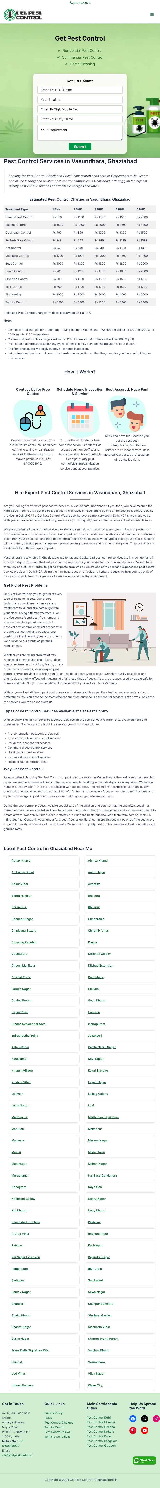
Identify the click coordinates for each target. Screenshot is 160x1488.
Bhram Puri (19, 907)
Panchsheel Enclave (26, 1222)
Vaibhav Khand (98, 1350)
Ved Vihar (18, 1373)
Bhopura (94, 895)
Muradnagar (20, 1175)
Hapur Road (20, 1012)
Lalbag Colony (98, 1094)
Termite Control (54, 1427)
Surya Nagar (20, 1338)
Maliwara (18, 1140)
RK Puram (95, 1269)
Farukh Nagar (21, 989)
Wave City (95, 1385)
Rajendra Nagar (99, 1257)
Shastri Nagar (21, 1327)
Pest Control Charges (58, 1422)
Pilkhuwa (94, 1222)
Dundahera (96, 977)
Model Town (96, 1152)
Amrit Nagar (96, 872)
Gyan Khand (96, 1000)
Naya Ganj (95, 1187)
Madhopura (20, 1117)
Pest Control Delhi (99, 1417)
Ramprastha (20, 1269)
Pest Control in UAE (57, 1432)
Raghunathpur (98, 1233)
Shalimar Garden (100, 1315)
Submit (80, 147)
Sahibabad (95, 1280)
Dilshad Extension (100, 965)
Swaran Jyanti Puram (103, 1338)
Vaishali (17, 1362)
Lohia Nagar (20, 1105)
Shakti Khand (21, 1315)
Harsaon (94, 1012)
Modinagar (19, 1164)
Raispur (17, 1245)
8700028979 (81, 2)
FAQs (48, 1418)
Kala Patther (20, 1047)
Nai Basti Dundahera (102, 1175)
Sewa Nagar (96, 1292)
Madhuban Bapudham (103, 1117)
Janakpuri (95, 1035)
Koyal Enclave (98, 1070)
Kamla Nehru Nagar (102, 1047)
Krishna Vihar (21, 1082)
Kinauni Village (22, 1070)
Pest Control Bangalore (102, 1441)
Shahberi (18, 1304)
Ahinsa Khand (98, 860)
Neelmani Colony (24, 1199)
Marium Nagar (98, 1140)
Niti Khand (19, 1210)
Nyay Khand (96, 1210)
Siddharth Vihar (99, 1327)
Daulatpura (19, 954)
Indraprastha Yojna (25, 1035)
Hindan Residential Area (29, 1024)
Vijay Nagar (96, 1373)
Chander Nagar (22, 919)
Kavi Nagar (96, 1059)
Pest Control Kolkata (100, 1431)
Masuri (16, 1152)
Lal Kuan (17, 1094)
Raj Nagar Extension (26, 1257)
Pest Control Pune (99, 1436)
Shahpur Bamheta (100, 1304)
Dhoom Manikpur (23, 965)
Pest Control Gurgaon (101, 1445)
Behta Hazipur (22, 895)
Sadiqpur (18, 1280)
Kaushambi (19, 1059)
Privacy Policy (53, 1413)
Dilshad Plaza (21, 977)
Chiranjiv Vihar (98, 930)
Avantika (94, 884)
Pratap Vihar (20, 1233)
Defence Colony (99, 954)
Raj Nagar (95, 1245)
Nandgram (19, 1187)
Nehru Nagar (97, 1199)
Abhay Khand (21, 860)
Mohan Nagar (97, 1164)
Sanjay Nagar (21, 1292)
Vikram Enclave (23, 1385)
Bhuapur (94, 907)
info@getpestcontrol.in (17, 1455)
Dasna (92, 942)
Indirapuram (96, 1024)
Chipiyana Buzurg (24, 930)
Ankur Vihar (20, 884)
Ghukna (93, 989)
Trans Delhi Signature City (30, 1350)
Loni (91, 1105)
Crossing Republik (24, 942)
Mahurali (18, 1129)
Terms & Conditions (57, 1436)
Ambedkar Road (23, 872)
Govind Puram (21, 1000)
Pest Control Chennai (101, 1427)
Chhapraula (96, 919)
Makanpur (95, 1129)
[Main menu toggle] (152, 15)
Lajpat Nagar (97, 1082)
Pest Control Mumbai (101, 1422)
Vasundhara (96, 1362)
